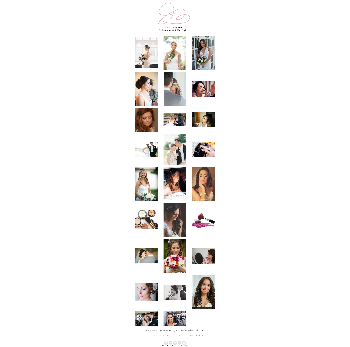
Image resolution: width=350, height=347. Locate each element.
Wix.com (187, 346)
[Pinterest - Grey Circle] (179, 343)
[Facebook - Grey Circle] (166, 343)
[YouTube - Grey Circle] (175, 343)
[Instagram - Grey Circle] (184, 343)
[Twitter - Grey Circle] (170, 343)
